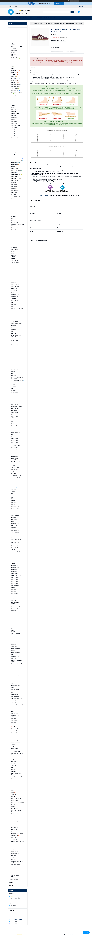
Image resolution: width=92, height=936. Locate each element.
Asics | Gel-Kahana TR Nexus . (21, 711)
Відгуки (11, 885)
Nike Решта (13, 119)
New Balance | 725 (14, 827)
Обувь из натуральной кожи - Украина (17, 44)
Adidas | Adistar (14, 525)
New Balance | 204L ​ (21, 543)
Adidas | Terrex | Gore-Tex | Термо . (20, 774)
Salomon (13, 650)
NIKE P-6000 (13, 681)
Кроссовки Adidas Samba (56, 23)
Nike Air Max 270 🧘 (15, 164)
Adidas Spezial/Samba (15, 125)
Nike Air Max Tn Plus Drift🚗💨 (17, 160)
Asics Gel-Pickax (14, 713)
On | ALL (12, 251)
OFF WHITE (13, 610)
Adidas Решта (14, 123)
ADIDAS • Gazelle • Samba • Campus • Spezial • (17, 336)
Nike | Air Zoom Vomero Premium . (20, 811)
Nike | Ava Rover (14, 851)
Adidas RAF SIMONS (15, 196)
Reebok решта (14, 154)
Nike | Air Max (14, 658)
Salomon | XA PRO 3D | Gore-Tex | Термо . (18, 758)
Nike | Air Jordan (14, 440)
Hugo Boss (16, 498)
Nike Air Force (14, 100)
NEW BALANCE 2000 (15, 685)
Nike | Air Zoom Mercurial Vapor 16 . (19, 664)
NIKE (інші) (13, 371)
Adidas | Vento (14, 200)
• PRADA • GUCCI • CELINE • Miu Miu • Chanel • (17, 321)
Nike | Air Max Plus (15, 276)
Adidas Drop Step (14, 135)
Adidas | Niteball (14, 845)
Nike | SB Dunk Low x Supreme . (16, 603)
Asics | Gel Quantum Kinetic (16, 776)
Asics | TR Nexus (14, 249)
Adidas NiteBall (14, 127)
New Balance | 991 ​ (22, 454)
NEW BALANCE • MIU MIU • (16, 406)
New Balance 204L (14, 553)
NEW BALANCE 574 (15, 788)
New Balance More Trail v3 (16, 145)
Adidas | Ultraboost (15, 284)
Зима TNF (13, 796)
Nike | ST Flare (14, 502)
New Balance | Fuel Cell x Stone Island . (18, 225)
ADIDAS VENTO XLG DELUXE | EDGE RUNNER (17, 378)
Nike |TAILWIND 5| (14, 50)
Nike (12, 306)
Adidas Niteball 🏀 (15, 82)
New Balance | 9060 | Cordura (17, 833)
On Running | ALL (14, 245)
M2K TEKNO (13, 769)
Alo (11, 831)
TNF (12, 616)
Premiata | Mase (17, 779)
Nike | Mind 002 (14, 829)
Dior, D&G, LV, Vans (15, 340)
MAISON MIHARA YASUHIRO (17, 698)
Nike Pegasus (14, 117)
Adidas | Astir (13, 600)
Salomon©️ (13, 95)
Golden (12, 618)
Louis (12, 382)
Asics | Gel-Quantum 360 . (22, 690)
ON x (12, 327)
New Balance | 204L (15, 506)
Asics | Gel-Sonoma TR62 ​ (21, 263)
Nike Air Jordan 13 (14, 614)
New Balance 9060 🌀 (15, 90)
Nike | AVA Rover (14, 190)
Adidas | (12, 687)
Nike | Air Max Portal (15, 530)
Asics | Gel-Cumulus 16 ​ (21, 639)
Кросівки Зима (14, 386)
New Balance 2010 (14, 813)
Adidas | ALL (13, 479)
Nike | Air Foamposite (15, 648)
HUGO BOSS (14, 52)
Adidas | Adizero (14, 260)
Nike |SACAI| (13, 218)
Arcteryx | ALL (14, 646)
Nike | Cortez (13, 414)
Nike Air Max (13, 644)
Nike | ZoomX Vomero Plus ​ (20, 865)
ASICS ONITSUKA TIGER (16, 475)
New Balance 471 (14, 565)
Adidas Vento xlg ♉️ (15, 835)
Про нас (32, 17)
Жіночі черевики (14, 39)
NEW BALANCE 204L (15, 784)
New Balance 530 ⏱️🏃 (15, 62)
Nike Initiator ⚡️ (14, 188)
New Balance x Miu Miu (15, 608)
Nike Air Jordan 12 (14, 571)
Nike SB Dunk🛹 (14, 80)
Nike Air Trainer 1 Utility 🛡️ (16, 176)
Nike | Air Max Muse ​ (22, 628)
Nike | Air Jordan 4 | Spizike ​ (20, 417)
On (11, 272)
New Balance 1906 (14, 180)
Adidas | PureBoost (15, 286)
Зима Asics (13, 794)
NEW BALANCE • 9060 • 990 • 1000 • (17, 309)
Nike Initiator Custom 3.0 (16, 300)
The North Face (14, 473)
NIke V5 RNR (13, 267)
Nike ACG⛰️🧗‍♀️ (14, 76)
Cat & (12, 436)
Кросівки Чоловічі (14, 344)
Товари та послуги (21, 17)
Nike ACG (13, 98)
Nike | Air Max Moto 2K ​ (21, 536)
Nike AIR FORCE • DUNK (16, 394)
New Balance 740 (14, 591)
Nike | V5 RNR (14, 239)
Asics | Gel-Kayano (15, 808)
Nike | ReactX (13, 855)
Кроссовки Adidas (46, 23)
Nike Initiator (13, 761)
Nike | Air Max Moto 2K (15, 652)
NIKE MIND (13, 790)
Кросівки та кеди (38, 23)
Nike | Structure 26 (14, 469)
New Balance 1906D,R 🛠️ (16, 84)
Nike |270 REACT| (14, 402)
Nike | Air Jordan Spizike (16, 675)
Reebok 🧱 (13, 792)
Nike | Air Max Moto (15, 819)
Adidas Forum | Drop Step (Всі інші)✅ (17, 66)
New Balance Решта (15, 147)
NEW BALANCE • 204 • (15, 396)
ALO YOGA (13, 292)
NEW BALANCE (14, 317)
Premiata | (13, 491)
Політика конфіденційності (70, 934)
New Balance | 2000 (15, 294)
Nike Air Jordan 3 (14, 573)
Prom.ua (52, 932)
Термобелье (13, 48)
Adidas (12, 204)
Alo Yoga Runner (14, 622)
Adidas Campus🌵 (15, 88)
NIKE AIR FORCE (14, 694)
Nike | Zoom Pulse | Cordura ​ (20, 484)
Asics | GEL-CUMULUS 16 (16, 668)
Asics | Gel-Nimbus (15, 467)
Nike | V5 (13, 625)
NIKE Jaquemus (14, 288)
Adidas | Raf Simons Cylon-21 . (19, 705)
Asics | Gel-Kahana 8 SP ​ (21, 634)
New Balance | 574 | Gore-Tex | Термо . (19, 862)
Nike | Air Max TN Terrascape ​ (21, 459)
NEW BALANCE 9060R (15, 853)
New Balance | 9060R (15, 871)
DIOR (12, 243)
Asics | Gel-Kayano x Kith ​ (20, 816)
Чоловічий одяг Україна (16, 34)
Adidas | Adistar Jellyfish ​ (19, 540)
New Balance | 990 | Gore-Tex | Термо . (19, 754)
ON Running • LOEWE (15, 751)
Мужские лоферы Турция (16, 46)
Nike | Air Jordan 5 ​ (22, 443)
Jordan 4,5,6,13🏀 (14, 74)
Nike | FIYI (13, 241)
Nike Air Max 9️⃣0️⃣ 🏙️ (15, 162)
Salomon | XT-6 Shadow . (23, 256)
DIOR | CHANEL (14, 369)
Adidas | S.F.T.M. (14, 438)
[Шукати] (72, 12)
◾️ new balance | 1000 (15, 606)
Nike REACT (13, 390)
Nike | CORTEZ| (14, 278)
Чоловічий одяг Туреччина (16, 32)
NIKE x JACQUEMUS (15, 192)
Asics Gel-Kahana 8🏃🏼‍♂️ (15, 78)
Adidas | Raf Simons (15, 730)
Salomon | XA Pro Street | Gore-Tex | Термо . (17, 842)
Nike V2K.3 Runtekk (15, 113)
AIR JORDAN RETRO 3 (15, 445)
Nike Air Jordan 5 (14, 456)
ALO (12, 683)
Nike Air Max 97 (14, 186)
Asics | (12, 555)
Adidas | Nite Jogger (15, 612)
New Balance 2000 (14, 296)
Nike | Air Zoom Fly (15, 227)
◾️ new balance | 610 (15, 213)
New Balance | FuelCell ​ (22, 429)
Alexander (13, 384)
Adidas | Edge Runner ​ (20, 512)
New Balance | (14, 423)
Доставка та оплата (49, 17)
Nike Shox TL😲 (14, 166)
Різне (12, 156)
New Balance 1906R (15, 567)
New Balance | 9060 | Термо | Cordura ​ (18, 509)
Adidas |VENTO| (14, 740)
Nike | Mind (13, 280)
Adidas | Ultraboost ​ (21, 450)
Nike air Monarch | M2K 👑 (16, 174)
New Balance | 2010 (15, 517)
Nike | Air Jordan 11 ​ (21, 733)
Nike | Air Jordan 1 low (15, 432)
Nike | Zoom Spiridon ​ (22, 55)
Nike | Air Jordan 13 (15, 620)
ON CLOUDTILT (14, 839)
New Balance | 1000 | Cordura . (21, 716)
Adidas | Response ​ (21, 533)
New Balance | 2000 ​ (22, 528)
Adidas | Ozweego (15, 821)
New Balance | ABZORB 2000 (17, 673)
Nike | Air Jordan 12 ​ (21, 594)
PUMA (12, 348)
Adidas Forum (14, 133)
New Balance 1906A (15, 545)
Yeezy (12, 311)
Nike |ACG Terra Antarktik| (16, 575)
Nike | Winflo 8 (14, 519)
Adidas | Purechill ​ (22, 868)
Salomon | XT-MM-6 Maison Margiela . (19, 661)
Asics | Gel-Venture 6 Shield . (22, 876)
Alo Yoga (13, 269)
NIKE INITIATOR (14, 258)
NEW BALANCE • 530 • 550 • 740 (17, 399)
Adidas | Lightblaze (15, 515)
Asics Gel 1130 (14, 804)
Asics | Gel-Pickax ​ (23, 597)
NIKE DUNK (13, 282)
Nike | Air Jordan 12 (15, 577)
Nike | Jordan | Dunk (15, 408)
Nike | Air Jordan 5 (14, 447)
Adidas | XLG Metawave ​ (22, 631)
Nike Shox (13, 806)
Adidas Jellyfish (14, 720)
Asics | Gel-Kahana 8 (15, 461)
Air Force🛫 (13, 68)
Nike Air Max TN (14, 111)
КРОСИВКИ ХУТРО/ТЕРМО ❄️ (17, 380)
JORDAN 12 (13, 700)
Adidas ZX (13, 131)
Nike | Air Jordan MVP (15, 696)
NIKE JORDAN (14, 771)
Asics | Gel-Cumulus (15, 823)
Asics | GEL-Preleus (15, 222)
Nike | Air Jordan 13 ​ (21, 749)
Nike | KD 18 (13, 504)
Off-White (13, 465)
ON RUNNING (14, 290)
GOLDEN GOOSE (14, 786)
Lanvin (12, 857)
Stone (12, 708)
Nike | (12, 220)
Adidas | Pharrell (14, 654)
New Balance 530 (14, 141)
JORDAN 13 (13, 702)
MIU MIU (12, 825)
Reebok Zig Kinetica (15, 152)
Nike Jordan (13, 115)
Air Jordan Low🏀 (14, 72)
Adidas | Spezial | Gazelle (16, 323)
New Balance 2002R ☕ (15, 86)
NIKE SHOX (13, 782)
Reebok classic (14, 150)
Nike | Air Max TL (14, 547)
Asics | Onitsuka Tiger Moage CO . (20, 558)
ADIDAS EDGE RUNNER (16, 237)
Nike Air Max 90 (14, 102)
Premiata (13, 198)
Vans (12, 232)
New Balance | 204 (14, 523)
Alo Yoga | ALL (14, 247)
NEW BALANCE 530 (15, 265)
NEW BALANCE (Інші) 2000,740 (17, 211)
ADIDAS (12, 356)
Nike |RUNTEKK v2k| (15, 736)
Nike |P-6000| (13, 738)
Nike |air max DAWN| (15, 728)
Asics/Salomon (14, 121)
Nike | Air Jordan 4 (14, 579)
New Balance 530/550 (15, 206)
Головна (11, 17)
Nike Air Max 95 (14, 184)
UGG (12, 421)
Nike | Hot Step (14, 410)
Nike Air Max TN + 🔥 (15, 70)
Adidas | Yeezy (14, 333)
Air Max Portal (14, 549)
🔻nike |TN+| (13, 726)
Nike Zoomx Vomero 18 (16, 798)
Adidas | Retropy (14, 412)
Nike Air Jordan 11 (14, 569)
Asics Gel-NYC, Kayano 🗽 (16, 170)
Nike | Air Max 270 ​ (22, 230)
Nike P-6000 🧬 (14, 172)
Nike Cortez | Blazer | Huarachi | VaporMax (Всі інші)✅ (17, 58)
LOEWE (12, 471)
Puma (12, 350)
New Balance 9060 (14, 139)
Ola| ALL (12, 253)
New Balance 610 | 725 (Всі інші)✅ (16, 93)
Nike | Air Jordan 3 (14, 583)
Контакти (39, 17)
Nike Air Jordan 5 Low (15, 642)
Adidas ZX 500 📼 (14, 168)
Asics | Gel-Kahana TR (15, 666)
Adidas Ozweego (14, 129)
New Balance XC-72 (15, 143)
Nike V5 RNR (13, 194)
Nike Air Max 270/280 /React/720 (15, 105)
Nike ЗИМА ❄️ (14, 487)
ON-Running (13, 765)
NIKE (12, 302)
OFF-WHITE (13, 298)
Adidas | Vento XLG (15, 202)
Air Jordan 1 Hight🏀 (15, 60)
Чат (87, 932)
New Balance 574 (14, 137)
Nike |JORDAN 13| (14, 392)
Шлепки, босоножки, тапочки (17, 41)
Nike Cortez (13, 109)
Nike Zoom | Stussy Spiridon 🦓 (17, 802)
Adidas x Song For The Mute (17, 477)
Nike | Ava (13, 521)
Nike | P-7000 (13, 837)
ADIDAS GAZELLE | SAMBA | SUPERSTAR (17, 216)
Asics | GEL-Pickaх (15, 489)
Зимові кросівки (14, 37)
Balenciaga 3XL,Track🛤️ (16, 178)
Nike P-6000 (13, 182)
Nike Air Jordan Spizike (15, 679)
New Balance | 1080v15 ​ (22, 848)
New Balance (13, 304)
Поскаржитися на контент (59, 934)
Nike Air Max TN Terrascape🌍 (17, 158)
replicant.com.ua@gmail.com (16, 919)
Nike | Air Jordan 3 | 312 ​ (21, 426)
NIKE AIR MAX (14, 235)
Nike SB (12, 107)
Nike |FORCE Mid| (14, 404)
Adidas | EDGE (14, 481)
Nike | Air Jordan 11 (15, 585)
